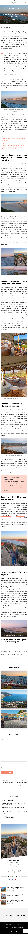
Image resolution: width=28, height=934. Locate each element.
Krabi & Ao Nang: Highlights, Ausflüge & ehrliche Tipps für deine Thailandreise (15, 888)
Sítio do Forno (20, 516)
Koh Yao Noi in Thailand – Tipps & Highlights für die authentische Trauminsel (13, 804)
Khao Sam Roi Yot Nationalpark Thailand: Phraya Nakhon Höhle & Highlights (13, 808)
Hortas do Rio (7, 291)
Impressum (11, 928)
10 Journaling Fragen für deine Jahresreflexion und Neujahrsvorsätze (21, 784)
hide (4, 136)
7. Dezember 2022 (14, 19)
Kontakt (6, 927)
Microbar (18, 522)
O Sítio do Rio (6, 516)
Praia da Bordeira (19, 172)
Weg (16, 414)
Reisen (18, 8)
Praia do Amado (16, 426)
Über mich (18, 928)
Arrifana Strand (5, 461)
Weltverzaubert (5, 27)
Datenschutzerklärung (17, 927)
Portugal (11, 8)
